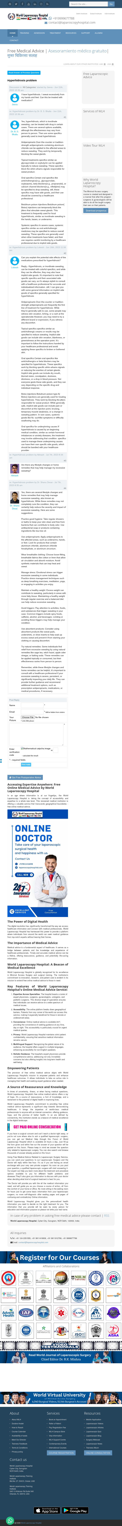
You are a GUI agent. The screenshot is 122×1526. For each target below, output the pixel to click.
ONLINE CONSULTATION (98, 1452)
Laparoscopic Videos (94, 1423)
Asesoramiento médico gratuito (77, 51)
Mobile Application (93, 1419)
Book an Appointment (57, 1419)
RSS (106, 1216)
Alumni (99, 33)
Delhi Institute (81, 13)
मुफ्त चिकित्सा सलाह (22, 55)
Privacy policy (17, 1451)
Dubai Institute (96, 13)
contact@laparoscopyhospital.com (72, 22)
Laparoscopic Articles (95, 1427)
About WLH (16, 1419)
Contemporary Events (58, 1443)
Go (111, 4)
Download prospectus (96, 210)
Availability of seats (19, 1435)
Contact (14, 40)
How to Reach (17, 1427)
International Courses (57, 1447)
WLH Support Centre (57, 1439)
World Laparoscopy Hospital (31, 1523)
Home (12, 33)
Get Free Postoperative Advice (26, 777)
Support (85, 33)
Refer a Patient (55, 1423)
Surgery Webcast (93, 1439)
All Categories (29, 87)
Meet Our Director (19, 1439)
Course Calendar (19, 1431)
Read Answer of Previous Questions (24, 73)
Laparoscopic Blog (93, 1435)
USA (109, 64)
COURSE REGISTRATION (61, 1452)
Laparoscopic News (94, 1443)
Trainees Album (92, 1447)
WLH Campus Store (57, 1431)
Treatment (55, 33)
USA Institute (110, 13)
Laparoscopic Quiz (93, 1431)
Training (24, 33)
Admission (39, 33)
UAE (101, 64)
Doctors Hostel (18, 1423)
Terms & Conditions (20, 1447)
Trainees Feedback (19, 1443)
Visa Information (55, 1435)
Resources (71, 33)
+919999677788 (63, 18)
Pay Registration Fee (57, 1427)
